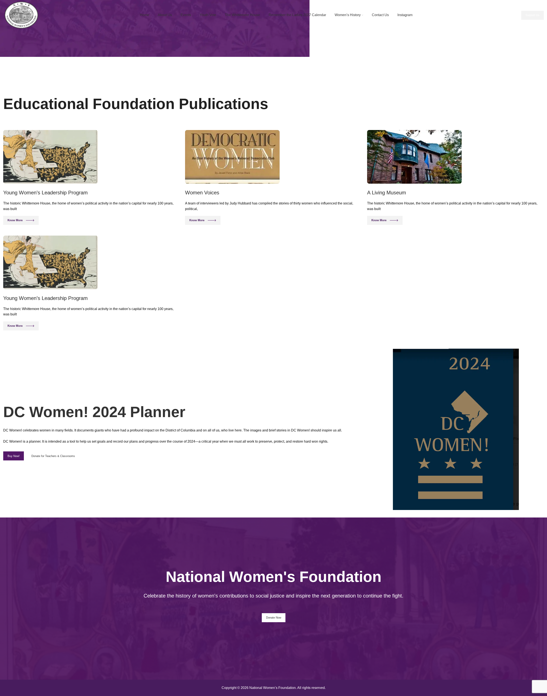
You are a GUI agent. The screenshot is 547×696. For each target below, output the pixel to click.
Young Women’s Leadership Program (45, 192)
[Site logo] (22, 15)
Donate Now (273, 617)
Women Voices (202, 192)
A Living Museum (386, 192)
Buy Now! (14, 456)
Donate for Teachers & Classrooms (53, 456)
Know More (15, 220)
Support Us (532, 15)
